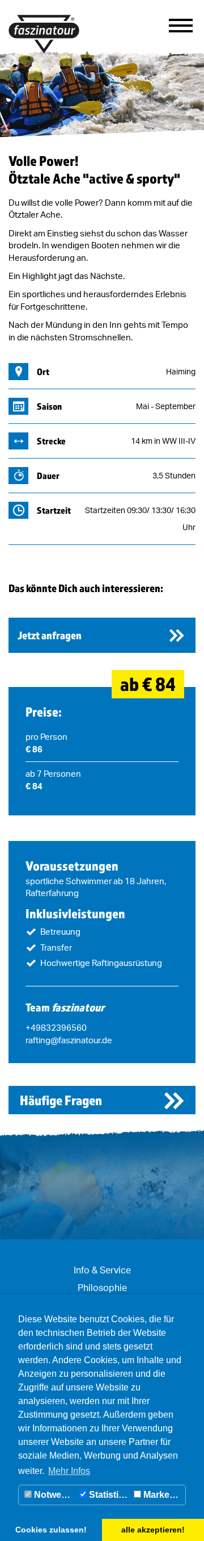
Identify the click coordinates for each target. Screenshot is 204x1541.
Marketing (163, 1495)
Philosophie (102, 1287)
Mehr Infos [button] (69, 1471)
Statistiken (109, 1495)
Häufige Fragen (61, 1100)
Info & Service (102, 1270)
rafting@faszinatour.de (69, 1040)
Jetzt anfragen (50, 635)
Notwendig (54, 1495)
